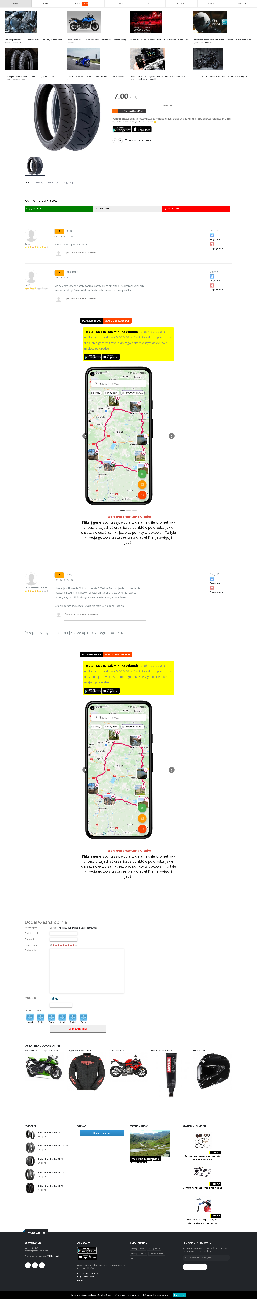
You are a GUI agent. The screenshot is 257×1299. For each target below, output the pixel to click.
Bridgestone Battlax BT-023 (51, 1159)
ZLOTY (81, 3)
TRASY (119, 3)
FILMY (45, 3)
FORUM (181, 3)
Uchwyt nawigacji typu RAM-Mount (202, 1188)
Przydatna (215, 239)
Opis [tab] (27, 182)
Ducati (132, 37)
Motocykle (134, 74)
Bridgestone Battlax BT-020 (51, 1172)
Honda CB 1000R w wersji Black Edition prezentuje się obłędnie (220, 76)
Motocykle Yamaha (138, 1253)
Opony (7, 74)
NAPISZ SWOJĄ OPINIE (132, 110)
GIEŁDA (150, 3)
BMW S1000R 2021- (118, 1050)
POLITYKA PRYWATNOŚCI (88, 1273)
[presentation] (29, 112)
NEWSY (16, 3)
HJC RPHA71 (199, 1050)
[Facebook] (114, 140)
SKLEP (211, 3)
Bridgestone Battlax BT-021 (51, 1186)
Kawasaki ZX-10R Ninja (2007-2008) (42, 1050)
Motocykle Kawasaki (139, 1259)
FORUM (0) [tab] (53, 182)
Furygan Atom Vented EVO (79, 1050)
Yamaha (8, 37)
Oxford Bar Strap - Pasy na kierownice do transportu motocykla (202, 1223)
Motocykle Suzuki (157, 1253)
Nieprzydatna (216, 248)
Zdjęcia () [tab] (68, 182)
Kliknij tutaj (54, 1256)
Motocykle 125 (154, 1248)
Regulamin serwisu (85, 1276)
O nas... (80, 1280)
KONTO (242, 3)
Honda (70, 37)
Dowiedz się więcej (162, 1294)
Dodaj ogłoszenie (102, 1132)
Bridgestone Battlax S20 (49, 1132)
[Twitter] (120, 140)
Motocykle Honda (138, 1248)
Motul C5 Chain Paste (161, 1050)
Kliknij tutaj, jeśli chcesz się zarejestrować (76, 927)
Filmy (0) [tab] (39, 182)
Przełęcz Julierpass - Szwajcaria (145, 1161)
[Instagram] (42, 1265)
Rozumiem (179, 1294)
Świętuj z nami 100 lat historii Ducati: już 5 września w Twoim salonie (160, 40)
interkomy (197, 37)
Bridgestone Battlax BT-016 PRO (53, 1145)
